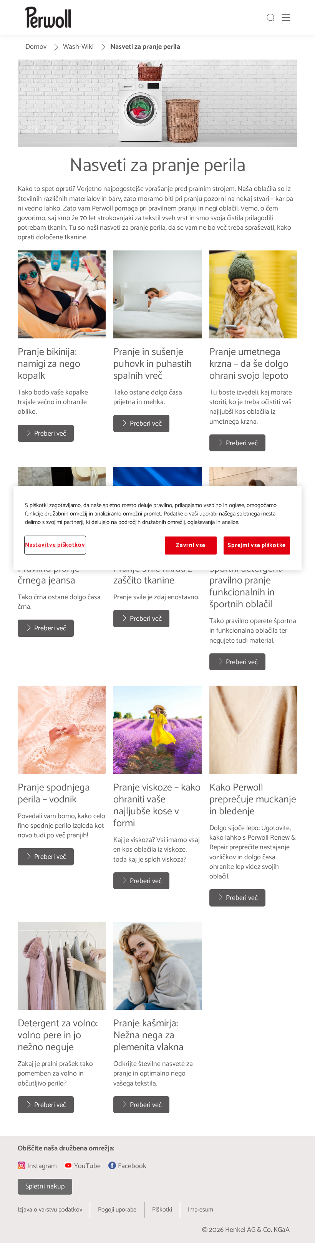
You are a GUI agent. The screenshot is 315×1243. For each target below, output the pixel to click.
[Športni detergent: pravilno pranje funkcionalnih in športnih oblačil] (253, 572)
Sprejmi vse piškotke (257, 545)
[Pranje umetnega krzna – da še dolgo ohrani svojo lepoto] (253, 354)
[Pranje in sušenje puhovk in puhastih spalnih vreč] (157, 354)
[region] (157, 528)
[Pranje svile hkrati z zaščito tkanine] (157, 572)
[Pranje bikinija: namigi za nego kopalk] (62, 354)
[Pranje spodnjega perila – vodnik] (62, 800)
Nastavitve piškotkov (55, 545)
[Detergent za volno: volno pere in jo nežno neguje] (62, 1021)
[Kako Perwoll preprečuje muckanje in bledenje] (253, 800)
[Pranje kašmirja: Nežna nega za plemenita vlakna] (157, 1021)
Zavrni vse (190, 545)
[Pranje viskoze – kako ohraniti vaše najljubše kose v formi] (157, 800)
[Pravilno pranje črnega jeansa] (62, 572)
